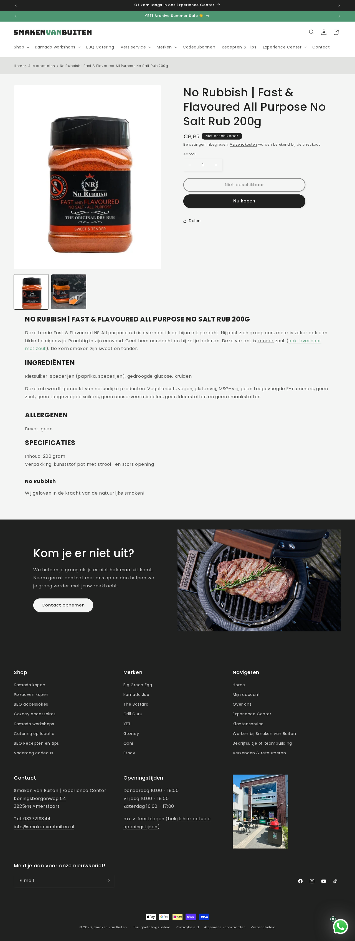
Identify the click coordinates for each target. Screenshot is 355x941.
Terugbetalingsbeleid (152, 927)
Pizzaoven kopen (31, 694)
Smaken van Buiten (110, 927)
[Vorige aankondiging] (16, 5)
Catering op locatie (34, 733)
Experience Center (252, 714)
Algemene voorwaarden (224, 927)
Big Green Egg (137, 685)
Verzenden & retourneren (259, 753)
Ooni (128, 743)
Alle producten (41, 65)
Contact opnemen (63, 605)
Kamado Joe (136, 694)
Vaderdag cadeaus (34, 753)
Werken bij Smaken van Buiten (264, 733)
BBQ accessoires (31, 704)
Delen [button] (195, 221)
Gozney (131, 733)
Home (19, 65)
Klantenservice (248, 724)
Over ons (242, 704)
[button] (21, 47)
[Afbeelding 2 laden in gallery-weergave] (68, 291)
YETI (127, 724)
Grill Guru (133, 714)
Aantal (189, 154)
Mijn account (246, 694)
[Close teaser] (333, 919)
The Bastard (136, 704)
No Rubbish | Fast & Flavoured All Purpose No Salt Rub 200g (114, 65)
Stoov (129, 753)
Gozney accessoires (35, 714)
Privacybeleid (187, 927)
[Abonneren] (108, 881)
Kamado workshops (34, 724)
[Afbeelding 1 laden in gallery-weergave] (31, 291)
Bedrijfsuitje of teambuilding (262, 743)
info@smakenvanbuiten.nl (44, 827)
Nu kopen (244, 201)
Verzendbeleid (263, 927)
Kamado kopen (29, 685)
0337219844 (37, 819)
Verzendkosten (243, 144)
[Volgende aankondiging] (339, 5)
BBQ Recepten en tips (36, 743)
